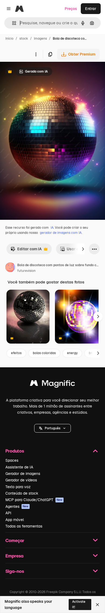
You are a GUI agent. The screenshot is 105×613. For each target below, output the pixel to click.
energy (72, 353)
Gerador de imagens (22, 473)
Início (9, 38)
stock (23, 38)
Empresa (14, 556)
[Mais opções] (35, 54)
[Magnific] (52, 384)
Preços (71, 8)
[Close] (97, 604)
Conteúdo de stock (21, 493)
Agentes (17, 506)
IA (52, 227)
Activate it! (78, 604)
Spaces (11, 460)
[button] (52, 428)
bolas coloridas (44, 353)
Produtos (14, 451)
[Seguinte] (83, 249)
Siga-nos (14, 571)
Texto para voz (18, 486)
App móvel (14, 519)
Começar (14, 540)
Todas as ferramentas (23, 526)
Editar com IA (26, 250)
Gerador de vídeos (21, 480)
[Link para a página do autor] (10, 268)
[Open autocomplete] (12, 23)
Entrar (90, 8)
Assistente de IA (19, 467)
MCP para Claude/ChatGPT (33, 499)
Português (52, 428)
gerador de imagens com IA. (61, 233)
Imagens (40, 38)
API (8, 513)
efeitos (16, 353)
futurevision (26, 271)
